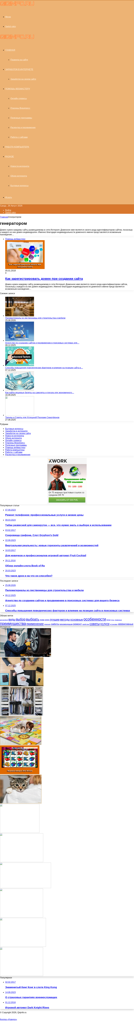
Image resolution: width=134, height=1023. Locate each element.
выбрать (32, 619)
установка (113, 624)
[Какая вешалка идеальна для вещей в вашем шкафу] (21, 715)
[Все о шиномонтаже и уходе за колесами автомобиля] (25, 656)
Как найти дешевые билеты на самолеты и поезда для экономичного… (39, 392)
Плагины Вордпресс (20, 108)
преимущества (13, 623)
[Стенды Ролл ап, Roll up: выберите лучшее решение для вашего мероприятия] (21, 917)
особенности (94, 619)
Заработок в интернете (19, 69)
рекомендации (66, 624)
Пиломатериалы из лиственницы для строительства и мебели (35, 318)
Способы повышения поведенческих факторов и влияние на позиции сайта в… (44, 368)
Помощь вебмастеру (17, 89)
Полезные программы (21, 118)
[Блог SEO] (17, 5)
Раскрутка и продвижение (23, 127)
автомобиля (4, 620)
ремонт (77, 624)
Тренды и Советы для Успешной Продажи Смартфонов (32, 417)
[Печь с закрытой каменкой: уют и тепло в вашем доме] (21, 861)
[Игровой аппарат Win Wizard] (19, 773)
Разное (9, 156)
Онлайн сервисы (18, 98)
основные (76, 619)
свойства (85, 624)
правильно (118, 620)
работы (55, 624)
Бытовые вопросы (19, 185)
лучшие (55, 619)
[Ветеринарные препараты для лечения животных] (20, 803)
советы (95, 624)
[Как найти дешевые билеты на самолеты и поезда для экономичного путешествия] (19, 390)
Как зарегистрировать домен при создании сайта (44, 278)
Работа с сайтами (19, 137)
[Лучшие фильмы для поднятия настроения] (19, 832)
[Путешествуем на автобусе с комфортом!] (25, 887)
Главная (4, 217)
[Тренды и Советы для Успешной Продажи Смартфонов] (19, 415)
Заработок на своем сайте (23, 79)
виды (12, 619)
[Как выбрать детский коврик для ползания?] (20, 744)
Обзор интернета (18, 176)
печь (112, 620)
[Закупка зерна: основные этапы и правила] (23, 946)
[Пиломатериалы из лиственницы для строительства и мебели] (19, 316)
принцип (47, 624)
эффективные (125, 624)
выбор (21, 619)
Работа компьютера (17, 147)
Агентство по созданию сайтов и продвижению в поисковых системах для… (42, 343)
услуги (104, 624)
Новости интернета (19, 166)
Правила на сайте (19, 60)
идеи (47, 620)
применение (35, 624)
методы (65, 619)
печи (109, 620)
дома (42, 620)
